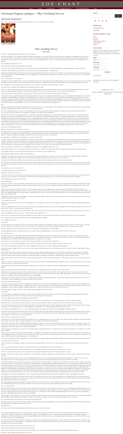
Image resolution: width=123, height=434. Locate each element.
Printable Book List (65, 8)
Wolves (95, 44)
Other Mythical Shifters (99, 41)
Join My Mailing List (83, 8)
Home (31, 8)
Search (95, 13)
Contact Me (50, 8)
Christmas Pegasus (24, 22)
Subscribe (107, 72)
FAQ (95, 8)
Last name (96, 67)
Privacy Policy (97, 75)
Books (40, 8)
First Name (96, 62)
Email (94, 57)
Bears (94, 36)
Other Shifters (97, 43)
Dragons (95, 39)
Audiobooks (96, 30)
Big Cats (95, 38)
